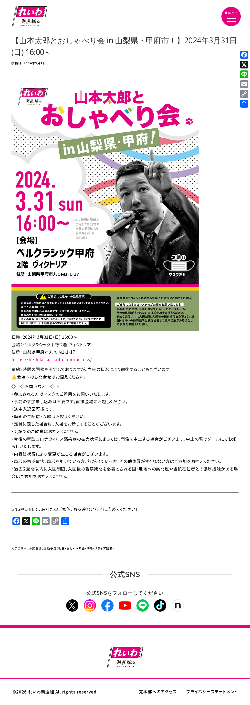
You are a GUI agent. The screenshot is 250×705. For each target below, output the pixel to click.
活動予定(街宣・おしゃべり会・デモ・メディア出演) (78, 548)
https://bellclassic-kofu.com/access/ (51, 359)
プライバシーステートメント (212, 691)
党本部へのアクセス (158, 691)
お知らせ (35, 548)
